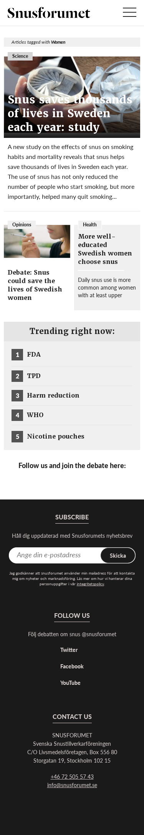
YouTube (70, 682)
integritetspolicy (90, 583)
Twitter (69, 649)
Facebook (72, 666)
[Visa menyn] (129, 13)
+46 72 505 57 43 (72, 776)
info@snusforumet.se (72, 785)
